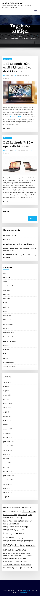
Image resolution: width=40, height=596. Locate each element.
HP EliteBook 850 (10, 514)
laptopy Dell (9, 537)
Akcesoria (6, 277)
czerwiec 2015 (7, 493)
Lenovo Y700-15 (20, 555)
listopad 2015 (7, 471)
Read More (6, 129)
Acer (4, 273)
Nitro (25, 558)
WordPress (26, 590)
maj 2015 (6, 497)
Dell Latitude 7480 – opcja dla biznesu (18, 144)
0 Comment (6, 78)
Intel (30, 514)
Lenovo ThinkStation (10, 341)
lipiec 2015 (6, 488)
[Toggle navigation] (35, 11)
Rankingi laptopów (12, 2)
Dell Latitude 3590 (15, 117)
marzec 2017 (7, 420)
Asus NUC (6, 290)
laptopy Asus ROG (19, 530)
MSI (4, 354)
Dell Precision (7, 303)
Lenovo (7, 549)
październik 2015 (8, 476)
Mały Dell (6, 240)
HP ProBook (7, 320)
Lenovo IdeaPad (8, 333)
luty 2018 (6, 399)
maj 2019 (6, 386)
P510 (14, 561)
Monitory (6, 349)
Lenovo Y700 (8, 555)
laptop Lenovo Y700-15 (12, 527)
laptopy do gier (20, 538)
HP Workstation (8, 324)
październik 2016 (8, 442)
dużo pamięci (8, 511)
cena (18, 507)
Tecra (25, 561)
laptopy (25, 527)
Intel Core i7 (9, 517)
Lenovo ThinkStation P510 (23, 553)
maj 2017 (6, 412)
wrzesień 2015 (8, 480)
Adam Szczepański (23, 76)
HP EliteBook (7, 316)
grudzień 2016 (7, 433)
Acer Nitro (7, 507)
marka (30, 555)
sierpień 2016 (7, 450)
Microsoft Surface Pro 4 (12, 558)
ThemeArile (23, 592)
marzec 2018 (7, 395)
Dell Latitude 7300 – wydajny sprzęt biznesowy (18, 244)
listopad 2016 (7, 437)
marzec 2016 (7, 463)
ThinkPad (8, 564)
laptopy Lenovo (27, 545)
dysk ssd (17, 511)
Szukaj (6, 211)
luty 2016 (6, 467)
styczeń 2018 (7, 403)
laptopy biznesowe (14, 533)
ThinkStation (16, 564)
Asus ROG (6, 294)
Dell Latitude (8, 59)
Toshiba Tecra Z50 (26, 564)
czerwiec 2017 (7, 408)
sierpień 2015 (7, 484)
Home (20, 36)
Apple (5, 282)
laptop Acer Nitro (10, 521)
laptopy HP (11, 545)
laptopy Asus (8, 529)
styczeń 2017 (7, 429)
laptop (19, 517)
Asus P (14, 507)
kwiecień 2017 (7, 416)
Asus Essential (8, 286)
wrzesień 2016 (8, 446)
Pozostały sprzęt (8, 362)
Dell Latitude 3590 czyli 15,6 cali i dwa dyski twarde (21, 38)
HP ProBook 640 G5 (9, 235)
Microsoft (6, 345)
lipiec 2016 (6, 454)
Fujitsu (5, 311)
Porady (5, 358)
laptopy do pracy (9, 541)
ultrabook (7, 567)
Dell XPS (6, 307)
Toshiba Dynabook (9, 366)
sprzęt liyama (19, 561)
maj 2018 (6, 391)
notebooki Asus (7, 561)
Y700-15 (29, 567)
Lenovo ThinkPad (9, 337)
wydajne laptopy (18, 567)
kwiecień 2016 (7, 459)
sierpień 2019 (7, 382)
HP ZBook (6, 328)
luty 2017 (6, 425)
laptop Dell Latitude (11, 524)
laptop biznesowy (25, 521)
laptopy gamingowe (25, 541)
